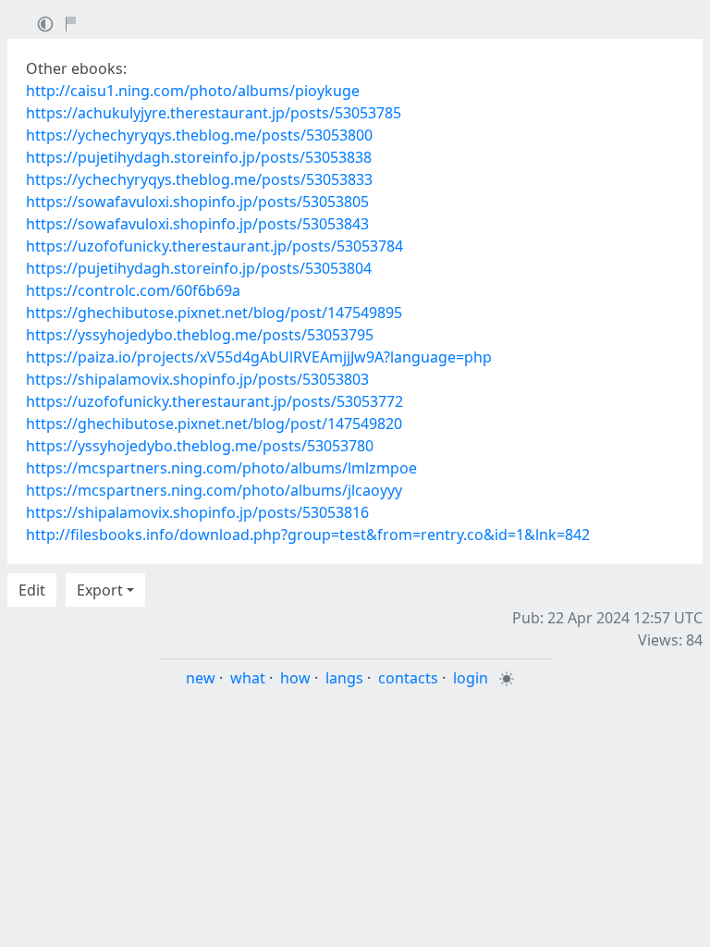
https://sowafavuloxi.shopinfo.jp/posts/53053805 (197, 201)
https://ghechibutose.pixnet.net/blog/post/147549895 (214, 312)
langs (344, 678)
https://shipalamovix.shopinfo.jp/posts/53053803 (197, 379)
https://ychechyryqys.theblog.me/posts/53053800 (199, 135)
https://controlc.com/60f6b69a (133, 290)
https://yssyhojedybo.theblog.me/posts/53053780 (199, 446)
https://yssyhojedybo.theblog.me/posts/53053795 (199, 335)
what (247, 678)
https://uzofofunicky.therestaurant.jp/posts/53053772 (214, 401)
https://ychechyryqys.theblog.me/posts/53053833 (199, 179)
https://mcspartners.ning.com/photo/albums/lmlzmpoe (221, 468)
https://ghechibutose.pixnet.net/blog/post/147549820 (214, 423)
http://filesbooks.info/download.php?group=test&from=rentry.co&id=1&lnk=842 (308, 534)
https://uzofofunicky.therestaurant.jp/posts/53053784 (214, 246)
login (470, 678)
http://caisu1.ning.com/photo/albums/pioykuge (193, 90)
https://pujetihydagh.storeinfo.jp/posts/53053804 (199, 268)
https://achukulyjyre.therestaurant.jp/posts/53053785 (213, 113)
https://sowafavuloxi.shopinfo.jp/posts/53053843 (197, 224)
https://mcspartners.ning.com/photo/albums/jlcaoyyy (214, 490)
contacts (408, 678)
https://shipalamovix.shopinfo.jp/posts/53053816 (197, 512)
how (295, 678)
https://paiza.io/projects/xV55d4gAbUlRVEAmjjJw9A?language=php (259, 357)
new (200, 678)
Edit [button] (31, 590)
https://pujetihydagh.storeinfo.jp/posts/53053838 (199, 157)
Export (100, 590)
